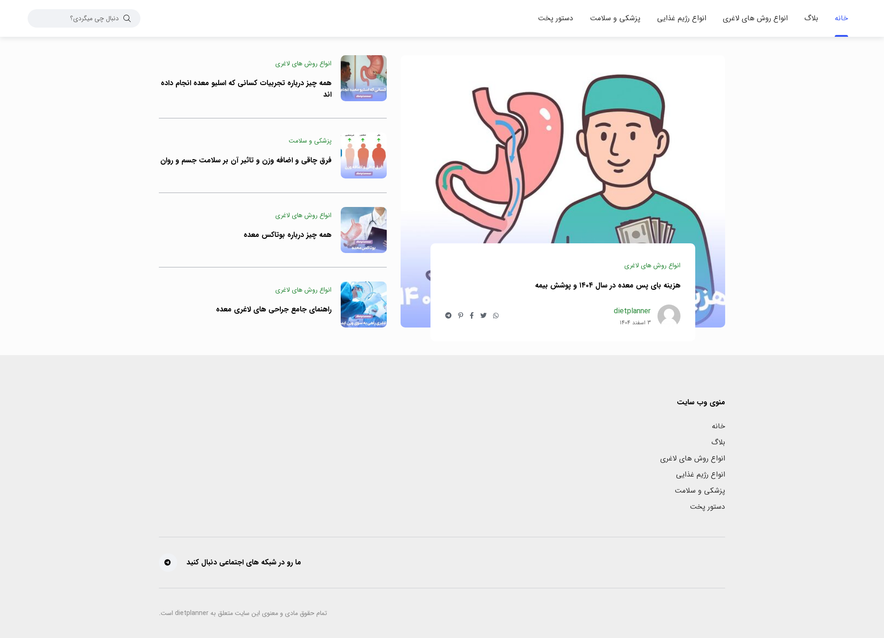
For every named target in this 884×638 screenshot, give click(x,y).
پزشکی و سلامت (700, 490)
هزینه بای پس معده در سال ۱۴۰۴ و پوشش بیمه (607, 285)
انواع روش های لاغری (692, 458)
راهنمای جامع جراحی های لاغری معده (274, 309)
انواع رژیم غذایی (700, 474)
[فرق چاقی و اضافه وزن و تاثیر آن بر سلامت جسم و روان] (364, 155)
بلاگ (718, 442)
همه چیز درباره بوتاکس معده (288, 235)
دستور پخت (707, 506)
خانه (718, 426)
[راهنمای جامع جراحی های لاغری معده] (364, 305)
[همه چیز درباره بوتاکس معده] (364, 230)
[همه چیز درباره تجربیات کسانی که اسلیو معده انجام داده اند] (364, 78)
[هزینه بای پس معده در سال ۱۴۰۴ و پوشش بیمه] (563, 191)
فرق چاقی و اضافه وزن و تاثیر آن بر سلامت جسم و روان (246, 160)
